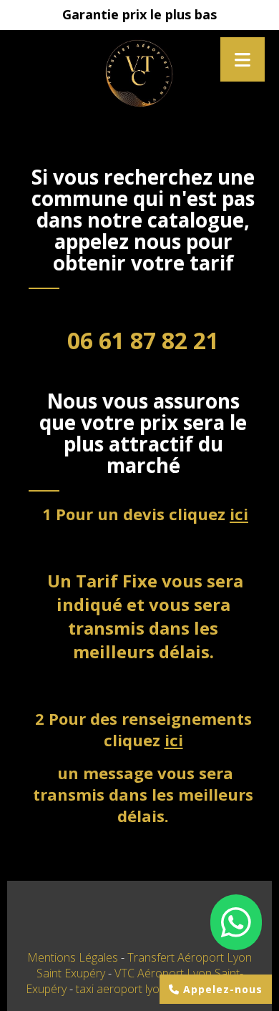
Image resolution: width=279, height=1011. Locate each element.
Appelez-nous (221, 989)
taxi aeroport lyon (122, 989)
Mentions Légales (72, 957)
